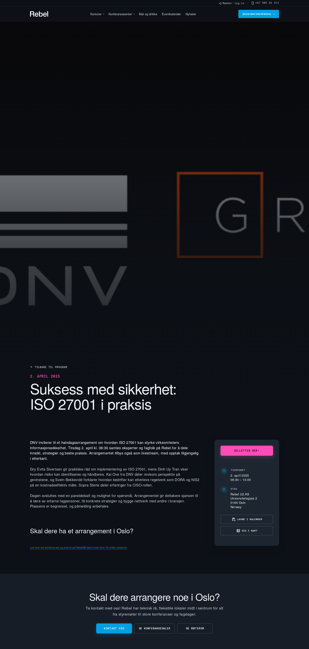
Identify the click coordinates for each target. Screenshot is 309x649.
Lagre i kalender (247, 519)
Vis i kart (247, 530)
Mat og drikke (148, 14)
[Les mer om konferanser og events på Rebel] (56, 541)
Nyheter (191, 14)
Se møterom (195, 628)
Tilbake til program (48, 367)
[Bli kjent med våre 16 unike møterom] (105, 541)
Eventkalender (171, 14)
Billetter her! (246, 450)
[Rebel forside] (39, 14)
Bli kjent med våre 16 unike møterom (105, 547)
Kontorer (96, 14)
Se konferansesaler (154, 628)
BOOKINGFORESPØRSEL (259, 14)
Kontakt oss (114, 628)
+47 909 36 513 (265, 2)
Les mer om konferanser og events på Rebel (56, 547)
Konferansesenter (120, 14)
